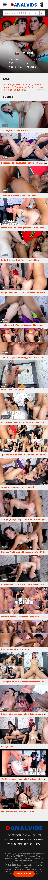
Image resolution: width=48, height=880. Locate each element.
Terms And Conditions (14, 839)
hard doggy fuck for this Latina (15, 649)
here (11, 863)
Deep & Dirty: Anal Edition (12, 390)
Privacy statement (35, 839)
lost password (14, 835)
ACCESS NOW (24, 873)
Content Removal (32, 844)
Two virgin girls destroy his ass (15, 130)
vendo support (14, 844)
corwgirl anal (7, 746)
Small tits (38, 84)
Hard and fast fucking (14, 89)
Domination (21, 87)
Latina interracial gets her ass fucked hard (20, 260)
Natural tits (8, 87)
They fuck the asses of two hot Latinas (18, 195)
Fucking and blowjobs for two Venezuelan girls (22, 422)
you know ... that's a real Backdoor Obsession (22, 325)
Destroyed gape (36, 87)
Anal (5, 84)
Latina (29, 84)
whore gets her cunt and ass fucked (17, 487)
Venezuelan (33, 59)
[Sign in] (42, 4)
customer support (32, 835)
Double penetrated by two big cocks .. (18, 811)
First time (20, 84)
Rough (11, 84)
